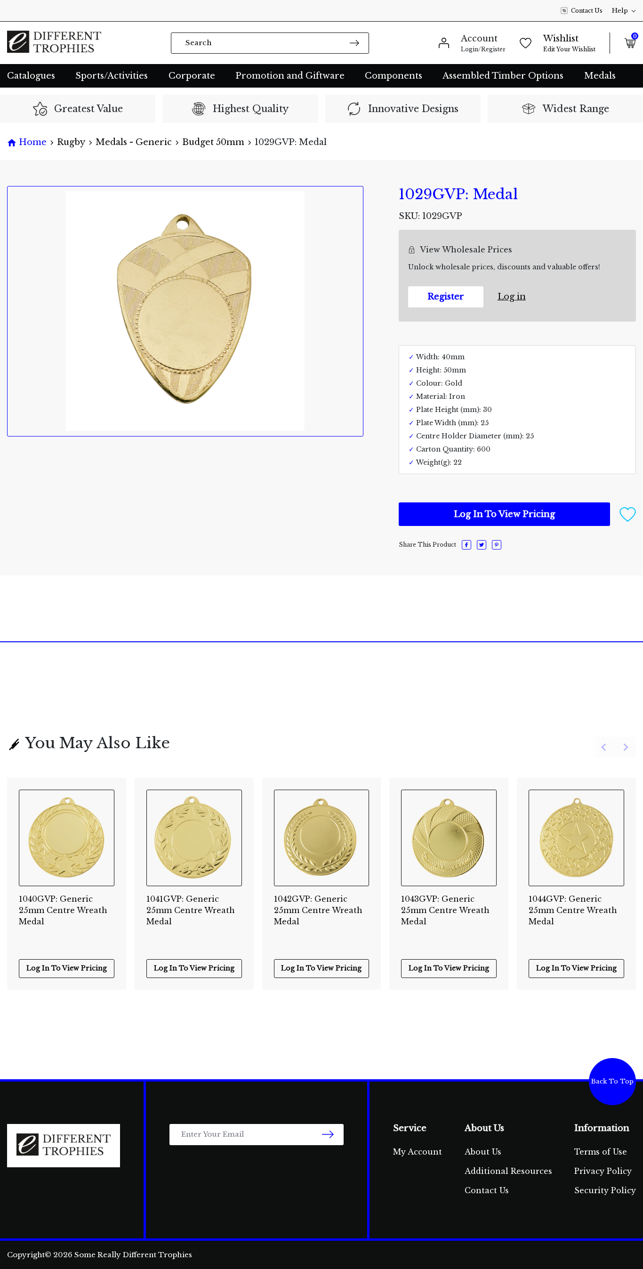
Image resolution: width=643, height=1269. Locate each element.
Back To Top (612, 1081)
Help (620, 11)
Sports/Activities (111, 76)
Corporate (192, 76)
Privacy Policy (603, 1171)
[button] (627, 513)
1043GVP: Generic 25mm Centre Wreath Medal (445, 905)
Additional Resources (508, 1171)
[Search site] (354, 42)
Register (445, 296)
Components (393, 76)
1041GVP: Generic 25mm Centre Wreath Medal (190, 905)
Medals (600, 76)
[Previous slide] (604, 747)
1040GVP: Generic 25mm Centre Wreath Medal (63, 905)
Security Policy (605, 1190)
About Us (483, 1151)
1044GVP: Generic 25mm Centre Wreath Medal (573, 905)
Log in (512, 296)
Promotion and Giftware (290, 76)
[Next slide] (625, 747)
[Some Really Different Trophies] (54, 43)
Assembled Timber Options (502, 76)
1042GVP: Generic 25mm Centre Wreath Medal (318, 905)
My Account (417, 1151)
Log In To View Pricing (504, 514)
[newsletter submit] (328, 1134)
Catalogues (31, 76)
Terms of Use (600, 1151)
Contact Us (587, 10)
